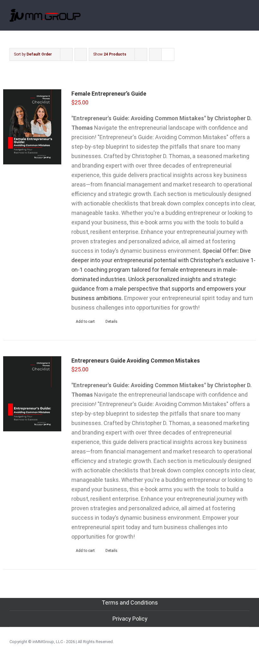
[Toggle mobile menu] (247, 18)
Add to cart (85, 321)
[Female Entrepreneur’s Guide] (32, 126)
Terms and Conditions (130, 602)
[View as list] (168, 54)
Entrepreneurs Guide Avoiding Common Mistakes (135, 360)
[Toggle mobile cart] (235, 18)
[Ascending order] (81, 54)
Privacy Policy (130, 618)
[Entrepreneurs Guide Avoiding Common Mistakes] (32, 393)
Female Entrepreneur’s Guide (108, 93)
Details (111, 321)
